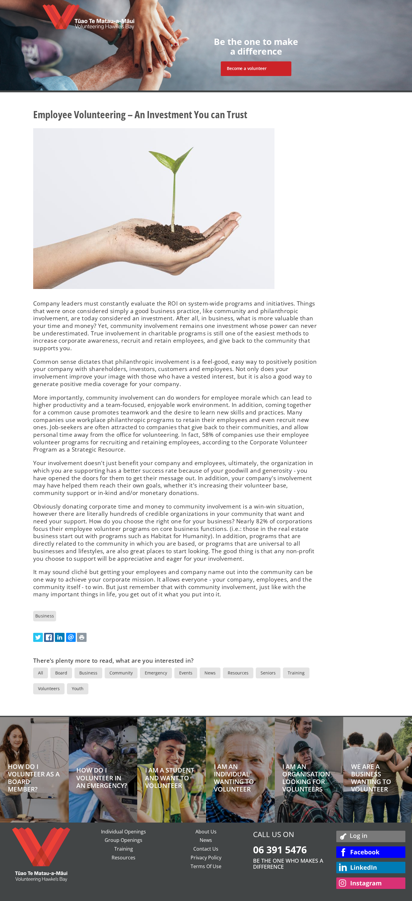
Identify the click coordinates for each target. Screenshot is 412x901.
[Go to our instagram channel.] (371, 883)
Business (44, 616)
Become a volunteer (246, 68)
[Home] (88, 20)
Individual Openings (123, 831)
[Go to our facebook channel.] (371, 852)
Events (185, 673)
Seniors (268, 673)
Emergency (156, 673)
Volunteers (49, 688)
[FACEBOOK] (49, 637)
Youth (78, 688)
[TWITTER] (38, 637)
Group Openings (123, 840)
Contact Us (205, 848)
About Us (206, 831)
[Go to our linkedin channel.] (371, 868)
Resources (238, 673)
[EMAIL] (71, 637)
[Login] (371, 836)
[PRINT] (82, 637)
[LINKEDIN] (60, 637)
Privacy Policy (206, 857)
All (40, 673)
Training (296, 673)
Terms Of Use (206, 866)
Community (121, 673)
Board (61, 673)
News (210, 673)
